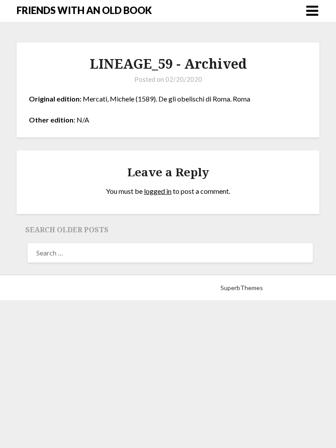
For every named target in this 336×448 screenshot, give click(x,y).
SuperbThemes (241, 287)
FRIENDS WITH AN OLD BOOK (84, 10)
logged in (158, 191)
